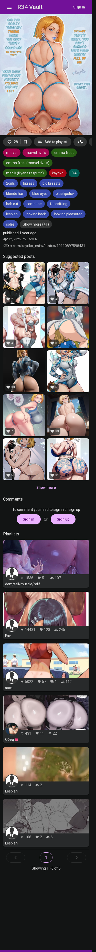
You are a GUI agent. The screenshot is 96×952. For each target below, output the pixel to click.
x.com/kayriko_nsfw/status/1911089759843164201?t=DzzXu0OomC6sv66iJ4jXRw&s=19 (49, 246)
